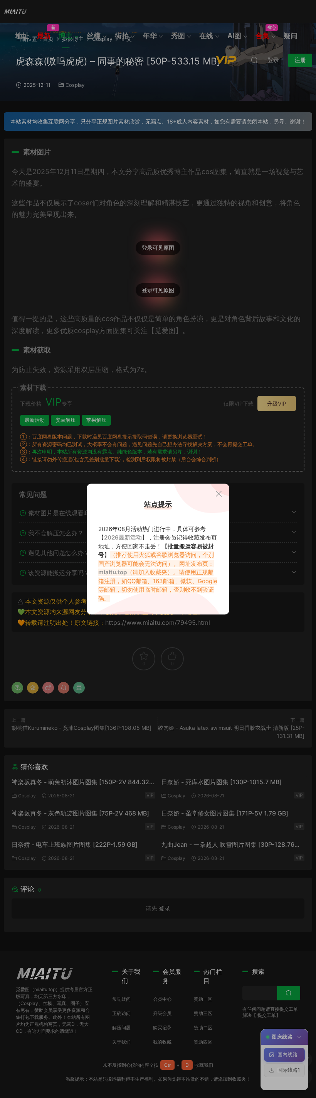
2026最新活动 (123, 537)
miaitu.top (112, 572)
